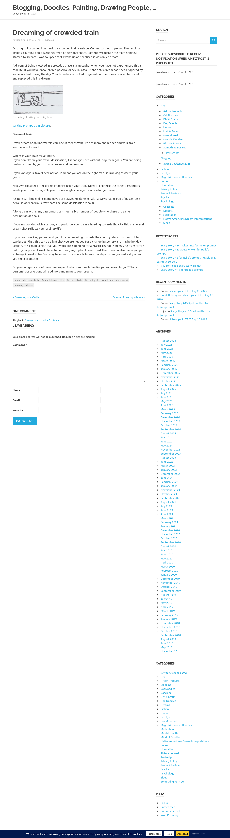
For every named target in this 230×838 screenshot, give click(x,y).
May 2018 (166, 647)
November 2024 (170, 421)
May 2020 (166, 558)
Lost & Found (171, 131)
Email (16, 400)
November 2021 (170, 489)
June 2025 (167, 397)
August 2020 (168, 546)
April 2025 (167, 405)
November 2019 (170, 582)
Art (163, 105)
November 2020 (170, 534)
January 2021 (169, 526)
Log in (164, 802)
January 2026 (169, 368)
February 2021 (169, 522)
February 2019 (169, 614)
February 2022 (169, 481)
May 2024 (166, 445)
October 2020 (169, 538)
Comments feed (170, 810)
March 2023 (168, 465)
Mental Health (171, 135)
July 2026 (166, 344)
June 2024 (167, 441)
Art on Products (172, 111)
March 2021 (168, 518)
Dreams (49, 40)
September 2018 (171, 635)
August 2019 (168, 594)
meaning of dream (23, 284)
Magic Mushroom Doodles (176, 177)
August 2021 (168, 501)
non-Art (165, 181)
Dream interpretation (52, 279)
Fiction (165, 168)
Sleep (166, 222)
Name (16, 390)
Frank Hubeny (169, 295)
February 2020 (169, 570)
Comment (20, 344)
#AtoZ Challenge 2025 (176, 163)
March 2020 (168, 566)
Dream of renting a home (128, 297)
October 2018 (169, 631)
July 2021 (166, 506)
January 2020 (169, 574)
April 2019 (167, 606)
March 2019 (168, 610)
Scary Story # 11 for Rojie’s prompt (182, 269)
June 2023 (167, 461)
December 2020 (170, 530)
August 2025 (168, 389)
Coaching (168, 206)
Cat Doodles (170, 115)
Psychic (165, 197)
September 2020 (171, 542)
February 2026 (169, 364)
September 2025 (171, 384)
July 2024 (166, 437)
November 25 (169, 651)
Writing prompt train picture (31, 125)
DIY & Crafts (170, 119)
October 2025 (169, 380)
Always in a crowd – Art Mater (42, 320)
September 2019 (171, 590)
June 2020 (167, 554)
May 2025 (166, 401)
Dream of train (74, 279)
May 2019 (166, 602)
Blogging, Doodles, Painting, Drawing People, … (84, 7)
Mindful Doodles (173, 139)
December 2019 (170, 578)
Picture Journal (172, 143)
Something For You (174, 147)
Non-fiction (167, 185)
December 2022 (170, 473)
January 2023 (169, 469)
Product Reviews (171, 193)
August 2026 (168, 340)
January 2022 (169, 485)
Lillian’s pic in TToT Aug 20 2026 (188, 291)
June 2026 (167, 348)
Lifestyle (166, 172)
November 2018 (170, 627)
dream (17, 279)
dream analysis (31, 279)
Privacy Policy (169, 189)
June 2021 (167, 510)
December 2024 (170, 417)
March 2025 (168, 409)
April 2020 (167, 562)
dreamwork (122, 279)
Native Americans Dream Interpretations (187, 218)
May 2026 (166, 352)
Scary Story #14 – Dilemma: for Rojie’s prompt (188, 245)
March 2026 (168, 360)
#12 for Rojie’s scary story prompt (181, 265)
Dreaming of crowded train (99, 279)
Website (18, 410)
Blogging (166, 158)
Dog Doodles (171, 123)
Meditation (169, 214)
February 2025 (169, 413)
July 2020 (166, 550)
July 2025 (166, 393)
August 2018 (168, 639)
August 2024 (168, 433)
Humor (167, 127)
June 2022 (167, 477)
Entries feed (168, 806)
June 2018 (167, 643)
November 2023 (170, 449)
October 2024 (169, 425)
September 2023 (171, 453)
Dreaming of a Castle (27, 297)
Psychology (167, 201)
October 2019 (169, 586)
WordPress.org (169, 814)
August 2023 (168, 457)
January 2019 (169, 618)
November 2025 (170, 376)
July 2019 (166, 598)
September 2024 (171, 429)
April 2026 (167, 356)
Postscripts (172, 152)
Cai (39, 40)
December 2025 (170, 372)
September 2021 (171, 497)
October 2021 (169, 493)
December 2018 (170, 623)
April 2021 (167, 514)
